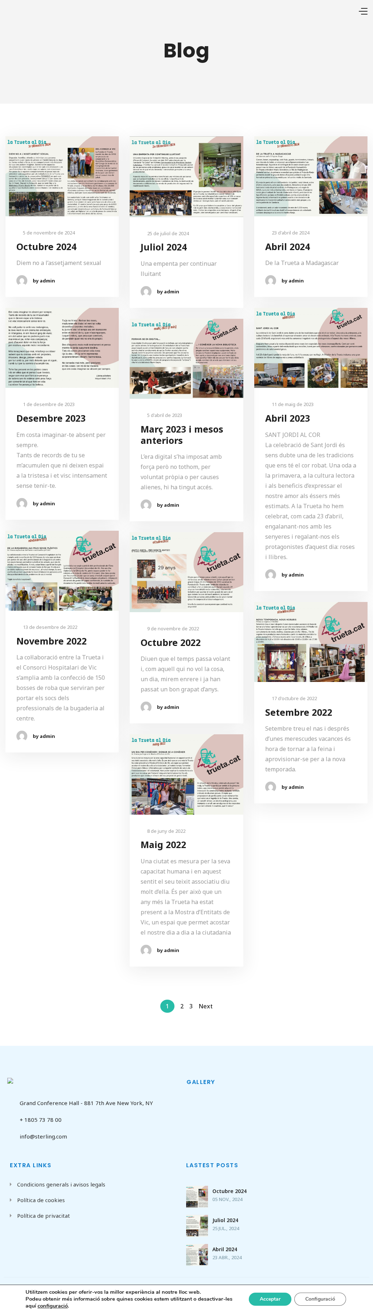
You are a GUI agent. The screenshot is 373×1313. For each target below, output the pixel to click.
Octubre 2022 (171, 642)
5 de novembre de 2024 (48, 233)
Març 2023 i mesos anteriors (182, 434)
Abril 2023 (287, 418)
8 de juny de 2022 (165, 831)
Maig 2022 (163, 844)
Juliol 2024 (164, 247)
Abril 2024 (287, 246)
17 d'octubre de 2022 (294, 698)
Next (206, 1006)
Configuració (320, 1299)
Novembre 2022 (51, 641)
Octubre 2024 (46, 246)
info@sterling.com (43, 1136)
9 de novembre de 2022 (172, 629)
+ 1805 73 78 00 (41, 1119)
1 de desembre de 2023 (48, 404)
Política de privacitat (43, 1215)
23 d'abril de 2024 (290, 233)
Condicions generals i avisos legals (61, 1184)
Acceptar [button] (270, 1299)
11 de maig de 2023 (292, 404)
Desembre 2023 (51, 418)
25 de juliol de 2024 (167, 233)
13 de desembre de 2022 (49, 627)
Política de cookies (41, 1200)
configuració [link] (53, 1305)
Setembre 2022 (298, 712)
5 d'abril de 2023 (164, 415)
